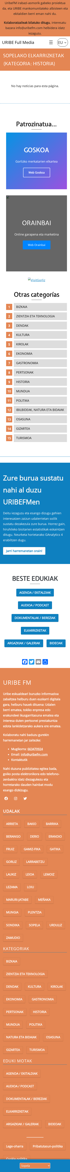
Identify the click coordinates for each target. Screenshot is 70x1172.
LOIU (30, 887)
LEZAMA (12, 887)
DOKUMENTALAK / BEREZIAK (35, 618)
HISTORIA (23, 382)
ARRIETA (12, 824)
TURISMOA (23, 438)
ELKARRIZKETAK (35, 630)
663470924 (35, 749)
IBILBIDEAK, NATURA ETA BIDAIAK (40, 410)
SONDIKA (12, 925)
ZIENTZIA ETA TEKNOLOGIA (35, 316)
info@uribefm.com (29, 28)
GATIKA (55, 849)
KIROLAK (22, 344)
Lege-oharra (14, 1146)
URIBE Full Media (18, 42)
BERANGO (13, 836)
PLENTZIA (34, 912)
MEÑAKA (44, 900)
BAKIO (31, 824)
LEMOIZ (48, 874)
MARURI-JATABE (17, 900)
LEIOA (30, 874)
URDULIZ (55, 925)
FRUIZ (10, 849)
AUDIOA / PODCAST (35, 605)
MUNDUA (23, 391)
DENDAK (22, 325)
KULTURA (22, 335)
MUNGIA (12, 912)
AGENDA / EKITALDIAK (35, 592)
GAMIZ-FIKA (32, 849)
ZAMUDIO (13, 938)
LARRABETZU (35, 862)
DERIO (34, 836)
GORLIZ (11, 862)
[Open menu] (51, 42)
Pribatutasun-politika (48, 1146)
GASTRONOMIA (27, 363)
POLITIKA (22, 400)
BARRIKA (52, 824)
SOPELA (34, 925)
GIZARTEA (23, 428)
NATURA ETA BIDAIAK (21, 1037)
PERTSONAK (24, 372)
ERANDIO (55, 836)
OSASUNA (23, 419)
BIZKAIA (21, 307)
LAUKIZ (11, 874)
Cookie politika (16, 1159)
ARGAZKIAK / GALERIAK (23, 643)
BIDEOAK (56, 643)
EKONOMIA (24, 353)
